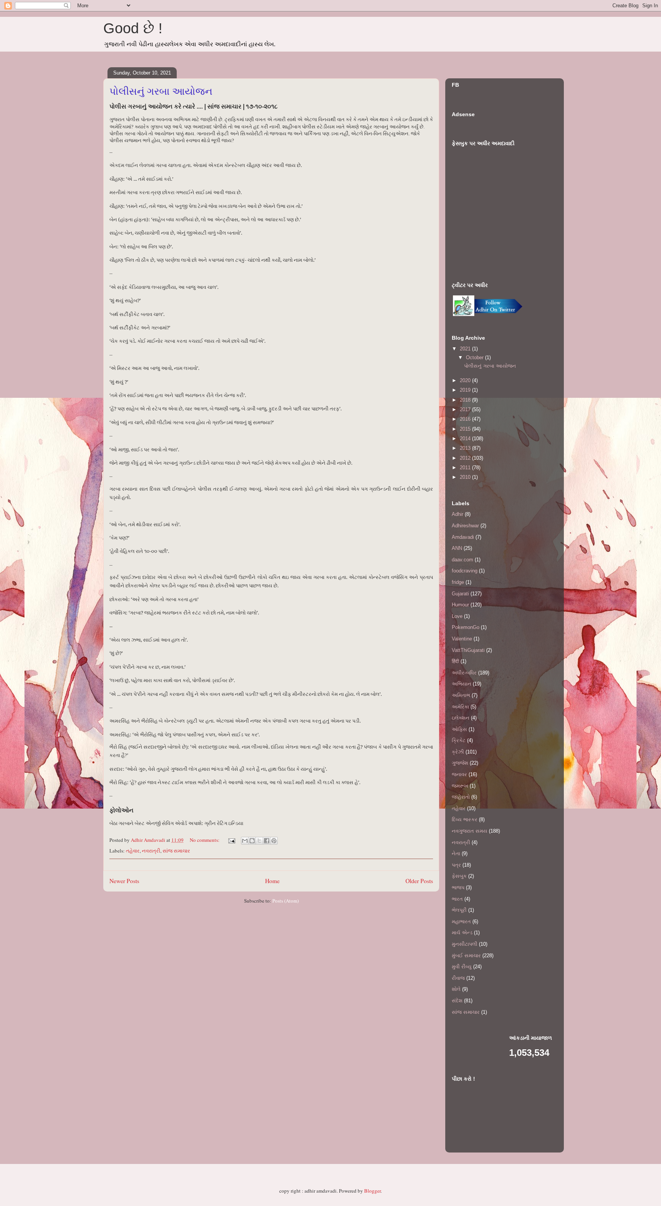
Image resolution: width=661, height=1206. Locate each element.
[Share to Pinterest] (274, 841)
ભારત (457, 899)
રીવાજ (458, 978)
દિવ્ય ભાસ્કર (464, 819)
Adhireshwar (465, 525)
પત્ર (456, 865)
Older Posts (419, 881)
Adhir (457, 514)
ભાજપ (458, 887)
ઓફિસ (459, 729)
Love (457, 616)
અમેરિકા (460, 707)
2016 (466, 419)
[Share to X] (259, 841)
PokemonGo (465, 627)
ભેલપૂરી (459, 910)
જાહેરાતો (461, 797)
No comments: (205, 839)
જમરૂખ (460, 786)
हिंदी (455, 661)
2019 (466, 390)
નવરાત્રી (151, 850)
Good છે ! (133, 28)
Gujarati (460, 594)
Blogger (372, 1190)
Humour (460, 605)
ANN (457, 548)
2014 (466, 438)
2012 (466, 458)
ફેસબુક (459, 876)
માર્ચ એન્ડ (462, 932)
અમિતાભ (461, 695)
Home (272, 881)
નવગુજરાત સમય (469, 831)
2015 (466, 429)
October (475, 357)
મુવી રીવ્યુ (462, 966)
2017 (466, 409)
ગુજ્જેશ (460, 763)
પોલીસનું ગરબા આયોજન (160, 91)
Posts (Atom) (285, 900)
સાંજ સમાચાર (176, 850)
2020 (466, 380)
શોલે (456, 989)
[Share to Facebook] (266, 841)
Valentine (462, 639)
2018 (466, 400)
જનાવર (459, 774)
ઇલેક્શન (460, 718)
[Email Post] (231, 839)
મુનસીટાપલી (464, 944)
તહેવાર (133, 850)
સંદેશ (457, 1000)
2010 (466, 477)
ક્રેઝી (458, 752)
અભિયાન (461, 684)
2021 (466, 349)
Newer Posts (124, 881)
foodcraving (464, 571)
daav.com (462, 559)
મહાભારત (461, 921)
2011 (466, 467)
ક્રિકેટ (459, 740)
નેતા (456, 853)
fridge (458, 582)
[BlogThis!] (252, 841)
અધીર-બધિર (464, 673)
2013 (466, 448)
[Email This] (245, 841)
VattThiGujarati (468, 650)
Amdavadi (463, 537)
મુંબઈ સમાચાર (466, 955)
